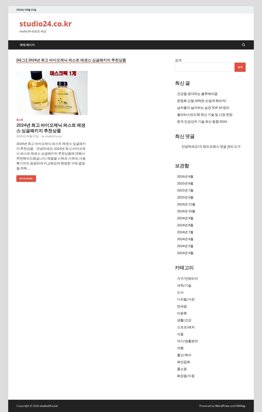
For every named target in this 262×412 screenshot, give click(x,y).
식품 (180, 334)
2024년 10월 (186, 211)
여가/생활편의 (187, 341)
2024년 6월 (185, 239)
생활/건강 (184, 320)
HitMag (240, 405)
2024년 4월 (185, 253)
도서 (180, 292)
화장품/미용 (186, 376)
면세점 (182, 306)
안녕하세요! (190, 146)
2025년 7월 (185, 190)
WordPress (222, 405)
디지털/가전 (186, 299)
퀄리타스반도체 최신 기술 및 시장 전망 (205, 114)
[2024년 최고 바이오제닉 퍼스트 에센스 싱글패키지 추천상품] (52, 93)
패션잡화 (183, 362)
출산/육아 (184, 355)
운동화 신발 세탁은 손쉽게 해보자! (201, 100)
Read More (24, 177)
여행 (180, 348)
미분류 (182, 313)
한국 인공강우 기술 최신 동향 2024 (202, 121)
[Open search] (244, 45)
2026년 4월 (185, 176)
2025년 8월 (185, 183)
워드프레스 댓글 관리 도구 (222, 146)
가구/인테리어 (187, 278)
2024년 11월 (186, 204)
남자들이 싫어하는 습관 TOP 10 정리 (203, 107)
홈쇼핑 (19, 119)
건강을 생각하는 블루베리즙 (197, 94)
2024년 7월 (185, 232)
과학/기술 (184, 285)
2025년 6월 (185, 197)
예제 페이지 (27, 44)
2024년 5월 (185, 246)
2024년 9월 (185, 218)
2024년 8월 (185, 225)
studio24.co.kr (45, 24)
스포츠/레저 (186, 327)
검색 (178, 60)
